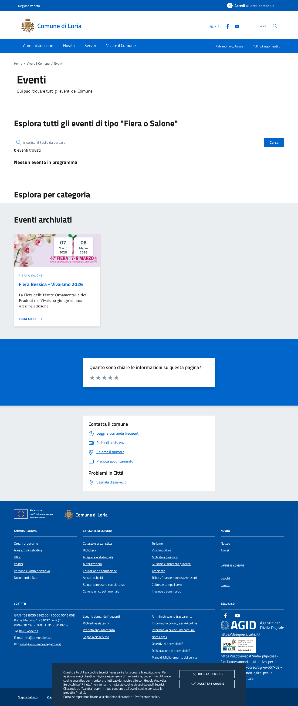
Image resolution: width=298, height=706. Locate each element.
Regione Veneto (29, 5)
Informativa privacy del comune (173, 630)
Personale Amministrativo (32, 570)
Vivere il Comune (38, 63)
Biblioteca (89, 550)
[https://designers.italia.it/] (252, 625)
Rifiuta (210, 674)
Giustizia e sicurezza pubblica (171, 563)
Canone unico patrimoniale (101, 591)
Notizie (225, 543)
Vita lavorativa (161, 550)
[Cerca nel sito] (275, 26)
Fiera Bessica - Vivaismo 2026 (51, 284)
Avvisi (225, 550)
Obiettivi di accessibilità (167, 643)
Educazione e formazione (100, 570)
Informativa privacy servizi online (174, 623)
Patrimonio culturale (229, 46)
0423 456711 (28, 631)
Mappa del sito (27, 697)
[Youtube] (235, 26)
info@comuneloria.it (38, 637)
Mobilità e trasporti (165, 557)
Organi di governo (26, 543)
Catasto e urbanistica (97, 543)
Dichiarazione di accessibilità (171, 650)
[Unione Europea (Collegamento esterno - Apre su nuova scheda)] (34, 514)
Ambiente (158, 570)
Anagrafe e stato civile (98, 557)
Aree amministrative (28, 550)
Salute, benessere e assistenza (104, 584)
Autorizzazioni (92, 563)
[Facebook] (225, 26)
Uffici (17, 557)
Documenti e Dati (25, 577)
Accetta (210, 683)
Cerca (274, 142)
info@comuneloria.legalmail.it (40, 644)
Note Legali (159, 636)
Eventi (225, 585)
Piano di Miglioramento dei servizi (174, 657)
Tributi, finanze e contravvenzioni (174, 577)
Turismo (157, 543)
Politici (18, 563)
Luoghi (225, 578)
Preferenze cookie (147, 696)
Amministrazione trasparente (172, 616)
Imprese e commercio (166, 591)
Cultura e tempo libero (167, 584)
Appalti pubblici (93, 577)
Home (18, 63)
